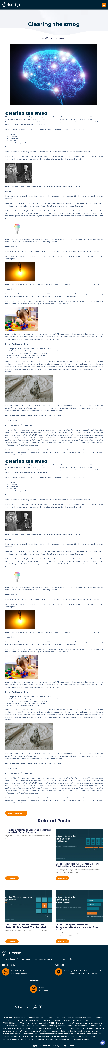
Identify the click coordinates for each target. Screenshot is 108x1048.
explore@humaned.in (15, 455)
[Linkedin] (35, 1007)
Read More (12, 878)
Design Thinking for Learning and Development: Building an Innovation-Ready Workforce (77, 927)
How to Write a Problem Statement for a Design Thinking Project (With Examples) (25, 926)
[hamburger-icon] (104, 5)
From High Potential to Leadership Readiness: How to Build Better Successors (28, 831)
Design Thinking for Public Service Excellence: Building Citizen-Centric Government (78, 865)
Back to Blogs (15, 813)
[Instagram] (40, 1007)
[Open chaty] (102, 1042)
